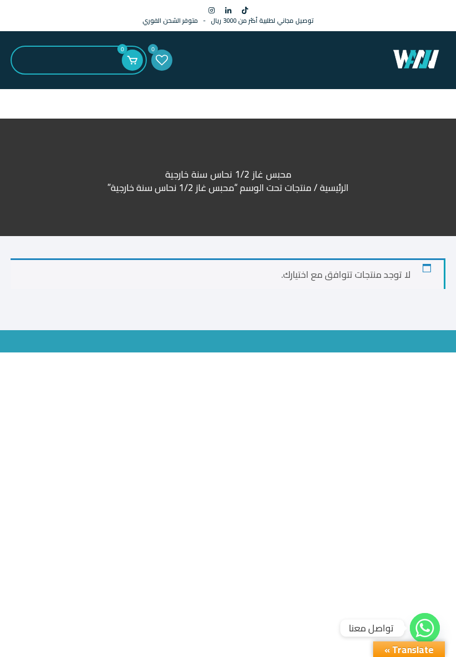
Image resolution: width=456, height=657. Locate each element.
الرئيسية (334, 188)
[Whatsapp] (425, 628)
